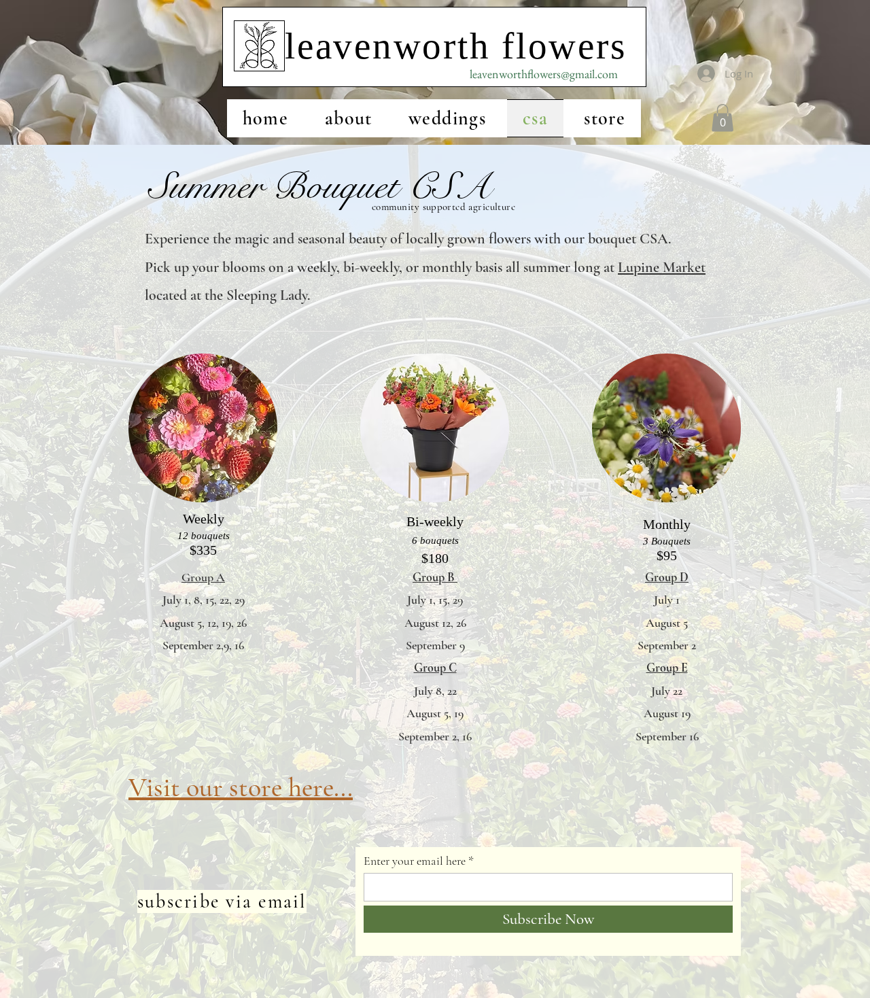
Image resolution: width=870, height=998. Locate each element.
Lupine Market (662, 267)
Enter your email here (415, 861)
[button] (722, 118)
